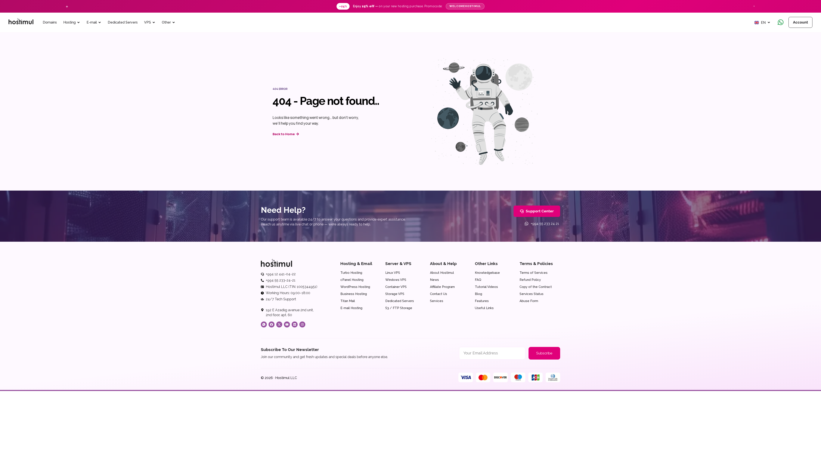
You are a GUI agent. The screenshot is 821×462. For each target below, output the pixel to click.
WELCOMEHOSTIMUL (465, 6)
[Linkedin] (295, 324)
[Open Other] (173, 22)
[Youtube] (287, 324)
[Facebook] (272, 324)
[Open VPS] (153, 22)
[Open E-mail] (99, 22)
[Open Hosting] (78, 22)
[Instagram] (302, 324)
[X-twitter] (279, 324)
